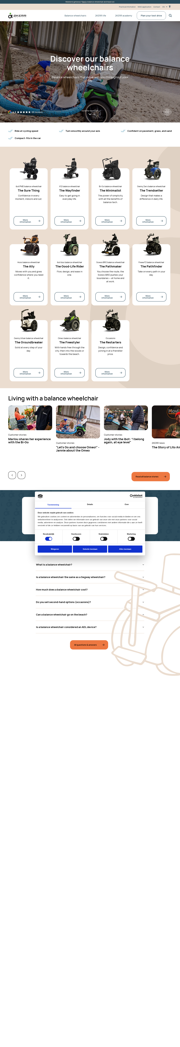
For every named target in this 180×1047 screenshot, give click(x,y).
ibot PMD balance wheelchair (29, 186)
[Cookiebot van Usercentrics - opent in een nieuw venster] (131, 496)
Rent (84, 2)
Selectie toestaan (90, 549)
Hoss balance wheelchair (29, 262)
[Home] (17, 15)
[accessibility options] (170, 6)
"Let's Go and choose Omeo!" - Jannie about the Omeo (77, 448)
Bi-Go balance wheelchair (110, 186)
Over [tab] (127, 504)
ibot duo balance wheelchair (69, 262)
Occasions (110, 338)
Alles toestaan (125, 549)
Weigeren (55, 549)
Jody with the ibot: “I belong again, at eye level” (124, 440)
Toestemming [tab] (53, 505)
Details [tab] (90, 504)
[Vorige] (12, 475)
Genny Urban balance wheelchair (28, 338)
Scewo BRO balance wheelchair (110, 262)
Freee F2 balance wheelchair (151, 262)
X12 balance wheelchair (69, 186)
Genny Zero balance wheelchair (151, 186)
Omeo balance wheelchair (69, 338)
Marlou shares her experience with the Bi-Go (29, 440)
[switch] (76, 539)
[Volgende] (21, 475)
